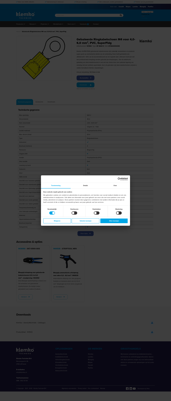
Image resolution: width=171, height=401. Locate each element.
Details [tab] (85, 185)
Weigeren (57, 221)
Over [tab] (115, 185)
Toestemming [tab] (55, 185)
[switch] (74, 213)
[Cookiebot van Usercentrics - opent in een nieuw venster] (119, 179)
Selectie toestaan (85, 221)
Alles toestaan (114, 221)
